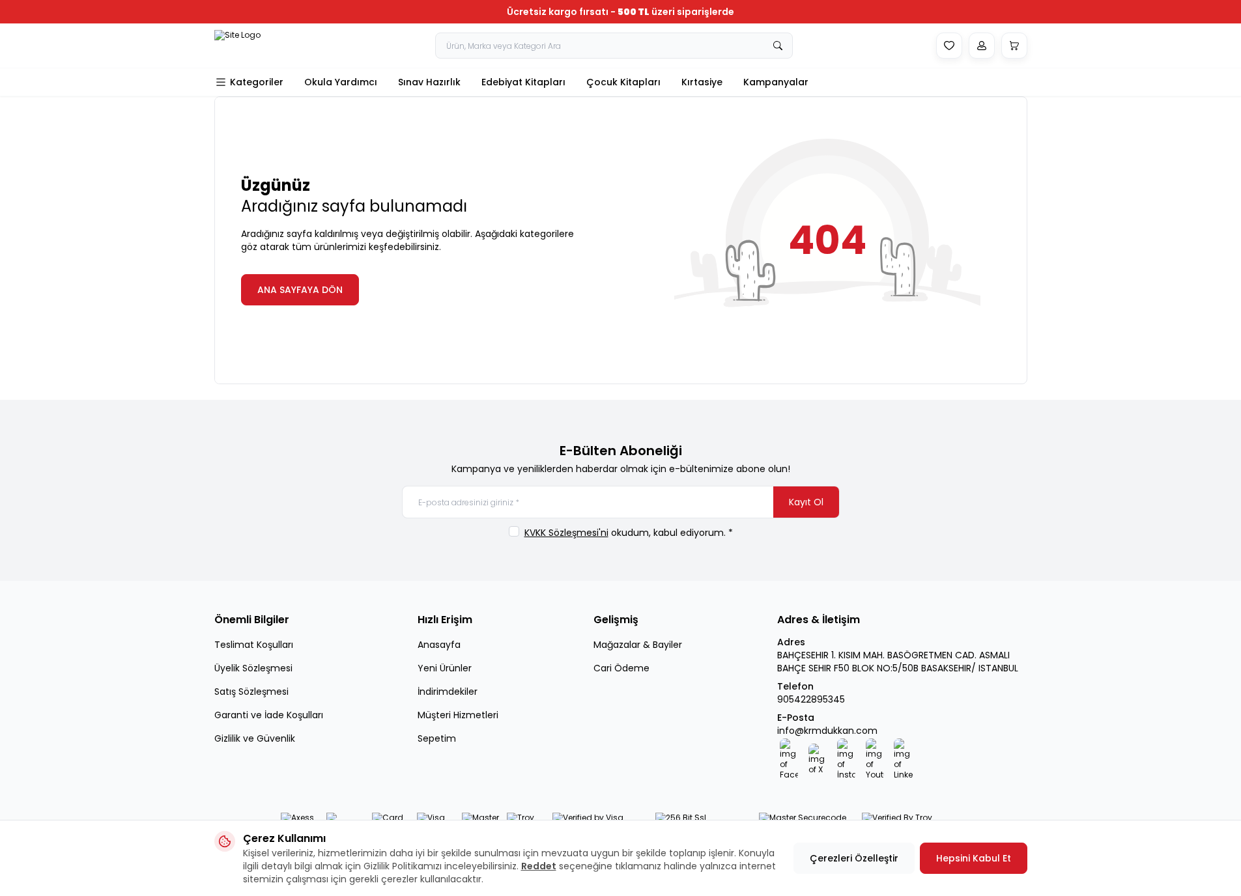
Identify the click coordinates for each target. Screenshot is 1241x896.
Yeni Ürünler (445, 668)
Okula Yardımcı (340, 82)
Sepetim (437, 738)
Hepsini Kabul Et (973, 858)
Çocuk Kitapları (623, 82)
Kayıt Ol (806, 502)
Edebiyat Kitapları (523, 82)
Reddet (538, 866)
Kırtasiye (701, 82)
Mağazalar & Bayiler (637, 644)
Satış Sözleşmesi (251, 691)
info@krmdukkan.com (827, 730)
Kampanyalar (775, 82)
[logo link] (253, 45)
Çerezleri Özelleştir (854, 858)
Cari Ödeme (621, 668)
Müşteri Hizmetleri (458, 714)
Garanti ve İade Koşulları (268, 714)
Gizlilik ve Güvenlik (254, 738)
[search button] (778, 46)
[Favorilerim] (949, 46)
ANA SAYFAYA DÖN (300, 289)
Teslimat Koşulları (253, 644)
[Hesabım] (982, 46)
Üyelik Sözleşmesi (253, 668)
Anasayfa (439, 644)
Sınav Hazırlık (429, 82)
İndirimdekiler (448, 691)
